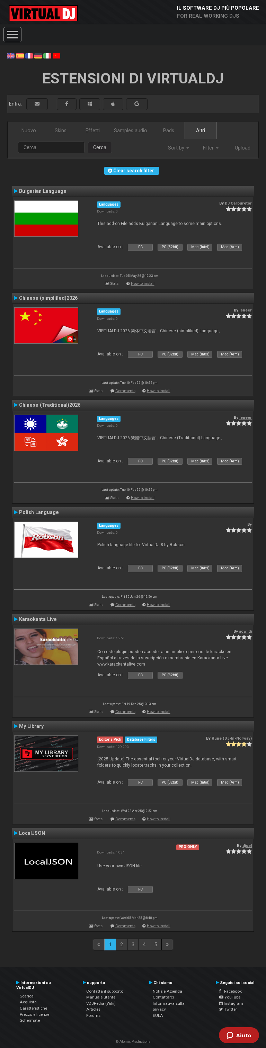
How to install (142, 283)
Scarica (27, 996)
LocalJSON (32, 833)
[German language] (38, 55)
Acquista (28, 1002)
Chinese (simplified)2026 (48, 298)
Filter (209, 148)
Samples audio (130, 130)
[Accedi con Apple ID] (113, 104)
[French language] (29, 55)
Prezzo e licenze (34, 1014)
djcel (247, 845)
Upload (242, 148)
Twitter (230, 1009)
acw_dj (245, 631)
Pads (168, 130)
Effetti (93, 130)
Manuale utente (100, 997)
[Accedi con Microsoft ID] (89, 104)
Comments (125, 391)
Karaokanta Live (38, 619)
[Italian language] (47, 55)
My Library (31, 726)
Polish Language (39, 512)
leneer (245, 310)
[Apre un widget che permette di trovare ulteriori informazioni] (239, 1036)
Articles (93, 1009)
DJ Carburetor (238, 203)
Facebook (231, 991)
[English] (11, 55)
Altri (200, 130)
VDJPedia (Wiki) (101, 1003)
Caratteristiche (33, 1008)
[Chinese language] (56, 55)
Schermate (30, 1020)
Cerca (99, 147)
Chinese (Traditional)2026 (49, 405)
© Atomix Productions (133, 1041)
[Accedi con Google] (137, 104)
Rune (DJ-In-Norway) (232, 738)
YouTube (231, 997)
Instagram (233, 1003)
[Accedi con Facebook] (67, 104)
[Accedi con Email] (37, 104)
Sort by (177, 148)
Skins (60, 130)
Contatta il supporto (104, 991)
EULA (158, 1015)
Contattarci (163, 997)
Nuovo (28, 130)
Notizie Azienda (167, 991)
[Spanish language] (20, 55)
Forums (93, 1015)
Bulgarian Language (42, 191)
